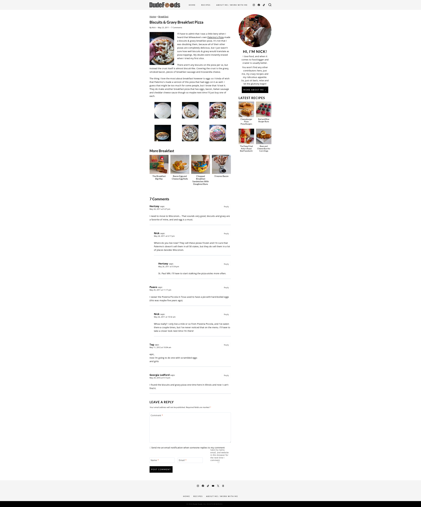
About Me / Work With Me (232, 5)
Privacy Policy (228, 504)
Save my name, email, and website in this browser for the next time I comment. (219, 455)
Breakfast (163, 16)
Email (182, 460)
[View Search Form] (270, 5)
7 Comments (176, 27)
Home (192, 5)
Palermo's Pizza (215, 37)
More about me (253, 90)
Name (155, 460)
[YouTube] (213, 486)
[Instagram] (254, 5)
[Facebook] (259, 5)
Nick (154, 27)
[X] (218, 486)
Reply (226, 206)
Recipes (205, 5)
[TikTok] (264, 5)
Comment (157, 415)
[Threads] (223, 486)
